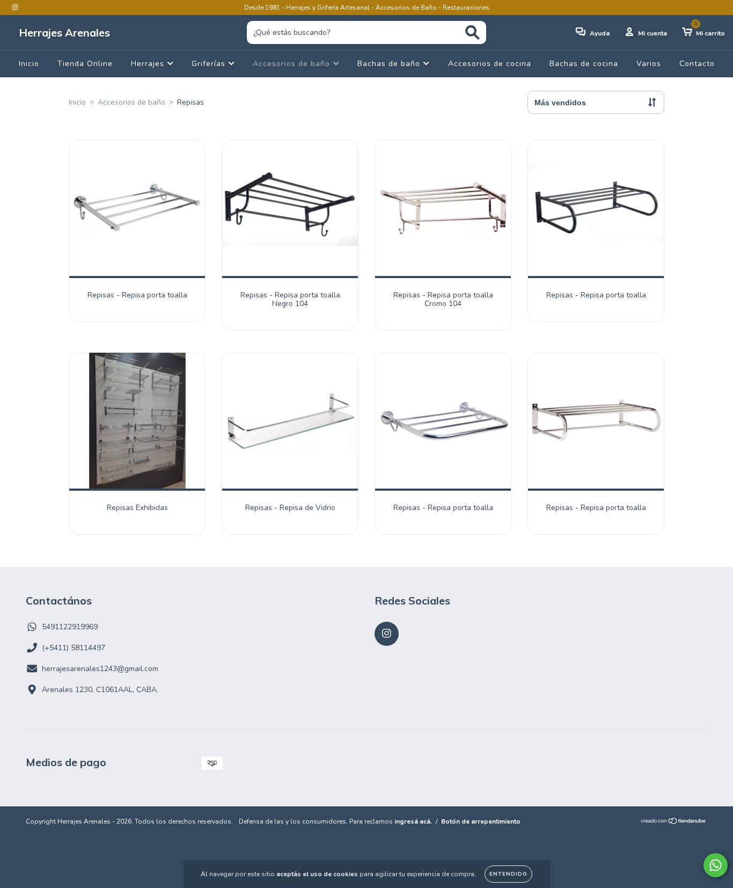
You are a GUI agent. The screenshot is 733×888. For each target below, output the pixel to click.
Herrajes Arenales (64, 32)
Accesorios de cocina (489, 64)
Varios (648, 64)
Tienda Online (85, 64)
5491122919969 (70, 627)
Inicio (29, 64)
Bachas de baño (390, 64)
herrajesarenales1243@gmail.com (100, 669)
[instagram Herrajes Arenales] (15, 7)
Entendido (508, 874)
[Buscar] (472, 32)
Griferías (210, 64)
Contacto (697, 64)
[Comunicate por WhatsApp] (715, 865)
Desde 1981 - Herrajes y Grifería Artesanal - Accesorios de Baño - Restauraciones (366, 7)
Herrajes (149, 64)
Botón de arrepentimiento (481, 821)
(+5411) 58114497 (73, 648)
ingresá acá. (413, 821)
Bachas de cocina (583, 64)
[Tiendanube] (673, 822)
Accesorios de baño (293, 64)
